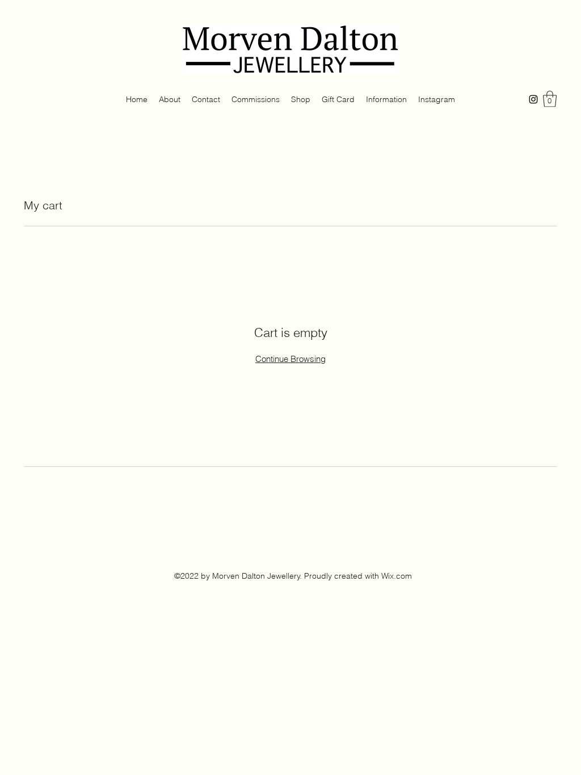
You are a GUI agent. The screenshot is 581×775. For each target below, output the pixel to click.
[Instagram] (533, 99)
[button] (550, 99)
